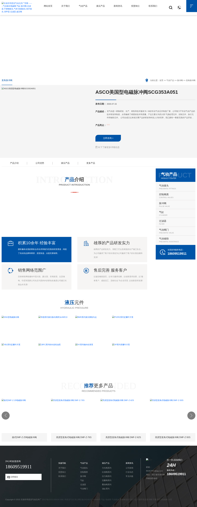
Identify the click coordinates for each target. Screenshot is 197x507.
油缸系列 (105, 489)
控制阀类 (84, 472)
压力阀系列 (106, 476)
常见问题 (129, 476)
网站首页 (48, 6)
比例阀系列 (106, 472)
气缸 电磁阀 (106, 499)
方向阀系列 (106, 468)
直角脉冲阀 (7, 80)
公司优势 (40, 163)
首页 (161, 80)
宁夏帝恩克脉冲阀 (144, 499)
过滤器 (83, 484)
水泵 (170, 499)
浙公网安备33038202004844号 (87, 499)
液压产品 (100, 6)
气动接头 (84, 468)
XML (62, 499)
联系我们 (153, 6)
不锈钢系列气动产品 (128, 499)
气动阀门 (84, 489)
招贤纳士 (135, 6)
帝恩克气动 (69, 499)
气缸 (82, 480)
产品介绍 (14, 163)
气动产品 (83, 6)
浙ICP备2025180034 (51, 499)
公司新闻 (129, 468)
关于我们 (65, 6)
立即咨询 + (108, 138)
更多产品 (90, 163)
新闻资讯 (118, 6)
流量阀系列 (106, 480)
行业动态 (129, 472)
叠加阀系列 (106, 484)
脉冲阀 (180, 80)
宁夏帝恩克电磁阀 (160, 499)
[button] (6, 416)
